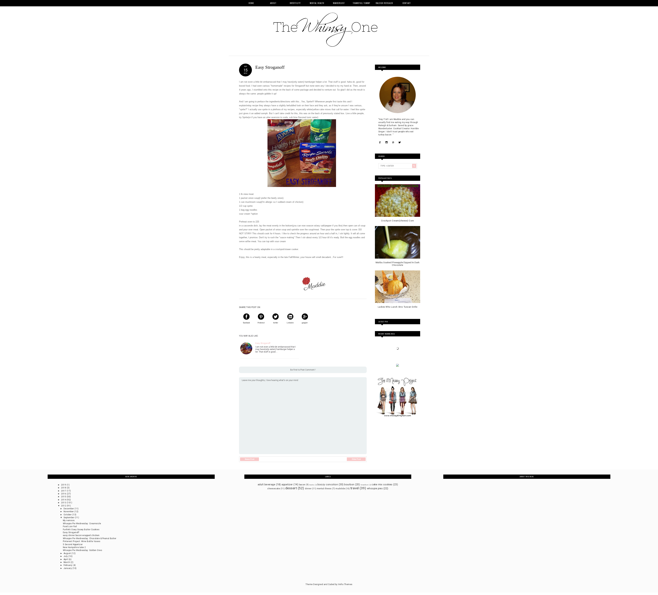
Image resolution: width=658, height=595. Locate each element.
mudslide (340, 488)
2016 (64, 494)
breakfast (364, 485)
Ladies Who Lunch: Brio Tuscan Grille (397, 307)
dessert (291, 488)
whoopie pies (375, 488)
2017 (64, 491)
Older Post (356, 459)
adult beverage (266, 484)
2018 (64, 488)
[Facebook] (380, 142)
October (68, 514)
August (67, 553)
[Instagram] (386, 142)
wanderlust (339, 3)
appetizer (287, 484)
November (69, 511)
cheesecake (273, 488)
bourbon (349, 484)
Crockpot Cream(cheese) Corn (397, 220)
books (311, 485)
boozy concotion (328, 484)
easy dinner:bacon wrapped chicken (81, 535)
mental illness (324, 488)
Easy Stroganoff (262, 343)
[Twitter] (399, 142)
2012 (64, 506)
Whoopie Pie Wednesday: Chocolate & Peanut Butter (89, 538)
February (68, 565)
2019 (64, 485)
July (66, 556)
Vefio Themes (345, 584)
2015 (64, 496)
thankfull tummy (361, 3)
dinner (308, 488)
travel (354, 488)
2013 (64, 502)
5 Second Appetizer (73, 544)
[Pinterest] (393, 142)
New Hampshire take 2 (74, 547)
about (273, 3)
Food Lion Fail (70, 526)
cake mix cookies (382, 484)
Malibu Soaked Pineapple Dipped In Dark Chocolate (397, 263)
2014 (64, 500)
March (67, 562)
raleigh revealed (384, 3)
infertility (295, 3)
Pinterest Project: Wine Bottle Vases (81, 541)
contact (407, 3)
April (66, 559)
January (68, 568)
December (69, 508)
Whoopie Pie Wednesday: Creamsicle (82, 523)
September (69, 517)
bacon (302, 484)
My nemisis (69, 520)
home (251, 3)
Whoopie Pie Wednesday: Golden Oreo (82, 550)
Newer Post (249, 459)
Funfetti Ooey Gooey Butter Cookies (81, 529)
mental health (317, 3)
